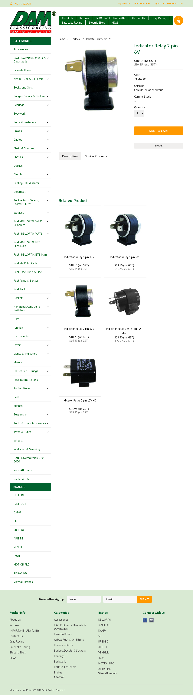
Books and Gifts (23, 87)
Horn (16, 319)
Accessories (21, 49)
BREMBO (19, 530)
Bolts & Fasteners (25, 122)
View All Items (23, 470)
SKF (16, 521)
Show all (59, 677)
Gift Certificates (142, 3)
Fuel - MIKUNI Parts (25, 263)
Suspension (21, 414)
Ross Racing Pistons (26, 379)
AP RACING (20, 573)
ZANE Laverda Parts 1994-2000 (30, 459)
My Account (124, 3)
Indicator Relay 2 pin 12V (79, 329)
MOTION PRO (22, 564)
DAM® (17, 512)
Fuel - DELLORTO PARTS (28, 233)
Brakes (18, 131)
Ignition (18, 327)
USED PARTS (21, 479)
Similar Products (96, 156)
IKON (17, 556)
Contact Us (138, 18)
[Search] (11, 3)
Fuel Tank (20, 289)
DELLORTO (20, 495)
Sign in (157, 3)
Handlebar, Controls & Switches (27, 308)
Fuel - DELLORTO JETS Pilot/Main (27, 244)
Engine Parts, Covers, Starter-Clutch (26, 202)
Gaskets (19, 298)
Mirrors (18, 362)
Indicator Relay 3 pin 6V (124, 257)
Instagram (151, 620)
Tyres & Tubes (22, 432)
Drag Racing (159, 18)
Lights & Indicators (25, 353)
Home (62, 39)
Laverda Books (22, 70)
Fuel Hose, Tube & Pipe (28, 272)
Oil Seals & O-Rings (26, 371)
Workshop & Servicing (27, 449)
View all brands (23, 582)
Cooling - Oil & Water (26, 183)
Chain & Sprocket (24, 148)
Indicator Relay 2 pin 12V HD (79, 400)
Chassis (18, 157)
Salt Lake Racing (72, 22)
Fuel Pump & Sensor (26, 280)
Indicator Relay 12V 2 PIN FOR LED (124, 330)
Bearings (19, 105)
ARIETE (18, 538)
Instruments (21, 336)
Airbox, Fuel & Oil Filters (29, 79)
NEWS (115, 22)
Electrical (19, 191)
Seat (16, 397)
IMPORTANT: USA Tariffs (111, 18)
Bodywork (19, 113)
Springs (18, 406)
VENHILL (19, 547)
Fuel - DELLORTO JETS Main (30, 254)
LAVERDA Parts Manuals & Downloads (30, 59)
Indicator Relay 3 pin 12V (79, 257)
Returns (84, 18)
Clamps (18, 165)
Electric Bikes (97, 22)
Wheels (18, 440)
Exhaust (19, 212)
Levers (17, 345)
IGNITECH (20, 503)
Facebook (145, 620)
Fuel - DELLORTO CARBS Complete (28, 223)
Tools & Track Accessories (30, 423)
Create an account (174, 3)
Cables (18, 139)
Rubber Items (22, 388)
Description (70, 156)
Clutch (18, 174)
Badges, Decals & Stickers (29, 96)
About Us (67, 18)
